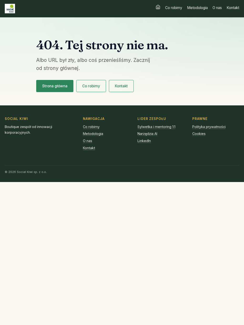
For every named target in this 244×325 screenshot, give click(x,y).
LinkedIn (144, 141)
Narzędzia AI (147, 134)
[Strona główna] (158, 7)
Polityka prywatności (209, 127)
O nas (217, 7)
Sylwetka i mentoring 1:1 (156, 127)
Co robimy (173, 7)
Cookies (199, 134)
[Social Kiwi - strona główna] (10, 8)
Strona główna (54, 86)
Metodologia (197, 7)
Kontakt (233, 7)
